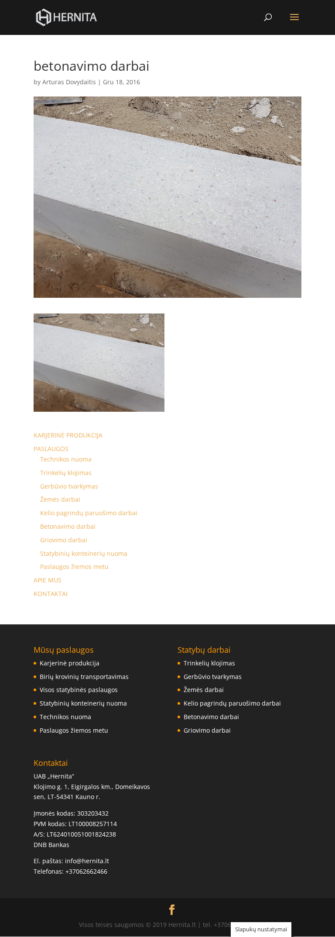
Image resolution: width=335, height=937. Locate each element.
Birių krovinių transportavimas (84, 676)
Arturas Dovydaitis (69, 82)
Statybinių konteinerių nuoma (83, 553)
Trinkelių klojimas (66, 472)
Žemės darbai (60, 499)
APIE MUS (48, 580)
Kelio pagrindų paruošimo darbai (88, 513)
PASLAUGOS (51, 448)
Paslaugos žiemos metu (74, 566)
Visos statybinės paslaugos (79, 690)
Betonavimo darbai (68, 526)
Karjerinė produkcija (69, 663)
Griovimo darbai (63, 540)
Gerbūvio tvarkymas (69, 486)
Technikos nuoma (66, 459)
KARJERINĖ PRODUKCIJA (68, 435)
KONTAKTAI (51, 593)
